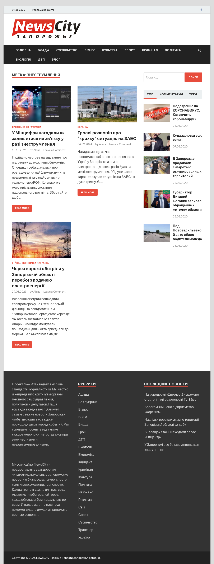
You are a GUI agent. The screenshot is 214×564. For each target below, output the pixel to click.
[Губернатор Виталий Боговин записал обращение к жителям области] (157, 192)
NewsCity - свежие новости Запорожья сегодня (68, 557)
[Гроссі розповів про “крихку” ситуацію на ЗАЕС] (107, 106)
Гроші (82, 432)
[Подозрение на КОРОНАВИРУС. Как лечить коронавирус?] (157, 106)
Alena (36, 150)
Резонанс (85, 492)
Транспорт (86, 530)
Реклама (85, 500)
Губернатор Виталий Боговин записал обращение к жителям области (187, 200)
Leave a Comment (54, 150)
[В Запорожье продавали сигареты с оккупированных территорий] (157, 159)
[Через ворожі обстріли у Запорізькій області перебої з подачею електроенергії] (41, 242)
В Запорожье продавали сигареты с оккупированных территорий (187, 167)
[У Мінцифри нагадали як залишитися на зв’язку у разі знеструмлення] (41, 106)
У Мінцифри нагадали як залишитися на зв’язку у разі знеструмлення (38, 138)
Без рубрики (87, 402)
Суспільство (67, 50)
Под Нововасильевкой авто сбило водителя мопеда (187, 232)
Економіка (29, 263)
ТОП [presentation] (150, 94)
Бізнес (90, 50)
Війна (16, 263)
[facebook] (201, 10)
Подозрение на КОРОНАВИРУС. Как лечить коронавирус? (186, 112)
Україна (36, 127)
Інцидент (85, 462)
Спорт (130, 50)
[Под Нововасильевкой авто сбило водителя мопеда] (157, 226)
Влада (43, 50)
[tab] (150, 94)
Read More (22, 208)
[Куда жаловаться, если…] (157, 136)
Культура (109, 50)
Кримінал (150, 50)
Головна (23, 50)
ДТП (41, 59)
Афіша (83, 394)
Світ (81, 507)
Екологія (23, 59)
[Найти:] (173, 77)
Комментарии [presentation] (171, 94)
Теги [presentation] (193, 94)
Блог (56, 59)
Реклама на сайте (43, 10)
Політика (173, 50)
